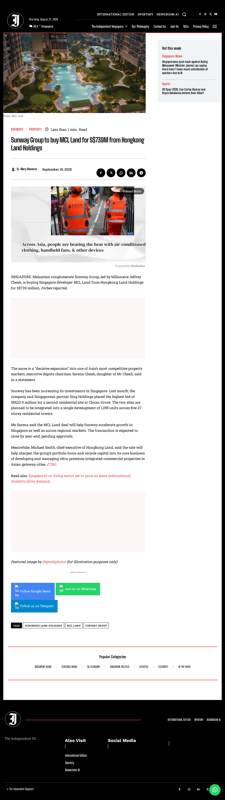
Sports (166, 84)
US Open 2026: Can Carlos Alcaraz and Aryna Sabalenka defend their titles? (183, 91)
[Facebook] (200, 14)
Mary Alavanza (28, 169)
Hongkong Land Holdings (43, 625)
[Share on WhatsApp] (215, 790)
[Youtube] (215, 14)
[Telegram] (141, 172)
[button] (184, 14)
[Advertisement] (78, 328)
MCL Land (74, 625)
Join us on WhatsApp (80, 589)
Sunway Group (96, 625)
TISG (52, 464)
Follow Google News (35, 591)
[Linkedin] (131, 172)
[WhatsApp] (121, 172)
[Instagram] (205, 14)
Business (17, 129)
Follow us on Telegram (37, 606)
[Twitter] (210, 14)
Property (35, 129)
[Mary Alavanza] (14, 169)
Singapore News (172, 56)
